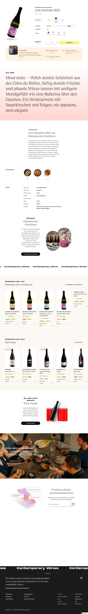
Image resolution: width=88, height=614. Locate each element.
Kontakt (60, 601)
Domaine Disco (61, 369)
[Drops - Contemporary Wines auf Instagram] (81, 578)
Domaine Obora (78, 369)
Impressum (77, 596)
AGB (76, 601)
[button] (84, 613)
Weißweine (9, 594)
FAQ (59, 599)
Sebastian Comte (79, 292)
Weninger (8, 369)
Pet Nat (26, 596)
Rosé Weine (9, 599)
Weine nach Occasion (15, 461)
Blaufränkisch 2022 (28, 371)
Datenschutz (78, 603)
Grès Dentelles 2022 (63, 314)
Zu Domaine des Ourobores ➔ (74, 284)
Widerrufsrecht (78, 599)
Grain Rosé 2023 (27, 314)
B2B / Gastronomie (62, 603)
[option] (17, 24)
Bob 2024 (77, 371)
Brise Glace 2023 (10, 314)
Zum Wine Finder (30, 423)
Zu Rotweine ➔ (78, 342)
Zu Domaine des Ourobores (31, 254)
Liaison (59, 371)
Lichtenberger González (29, 369)
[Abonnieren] (73, 504)
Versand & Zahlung (62, 596)
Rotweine (8, 596)
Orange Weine (28, 594)
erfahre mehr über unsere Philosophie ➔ (17, 588)
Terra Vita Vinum (44, 369)
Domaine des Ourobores (43, 7)
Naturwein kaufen (29, 599)
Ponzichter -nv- (10, 371)
